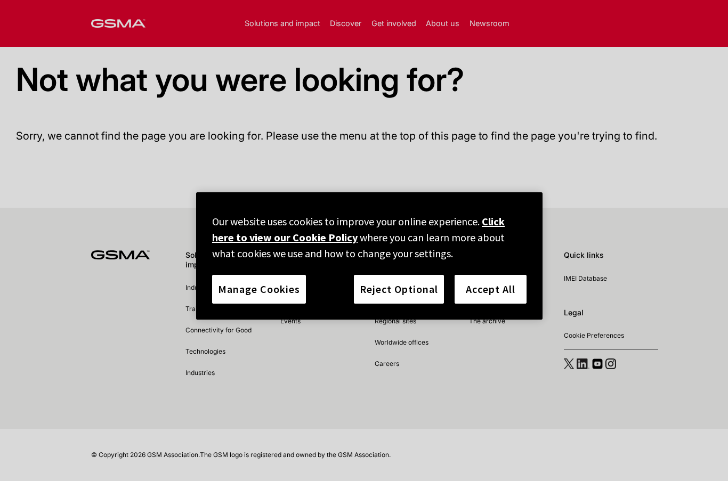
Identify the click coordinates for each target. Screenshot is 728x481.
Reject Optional (399, 289)
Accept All (490, 289)
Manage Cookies (259, 289)
